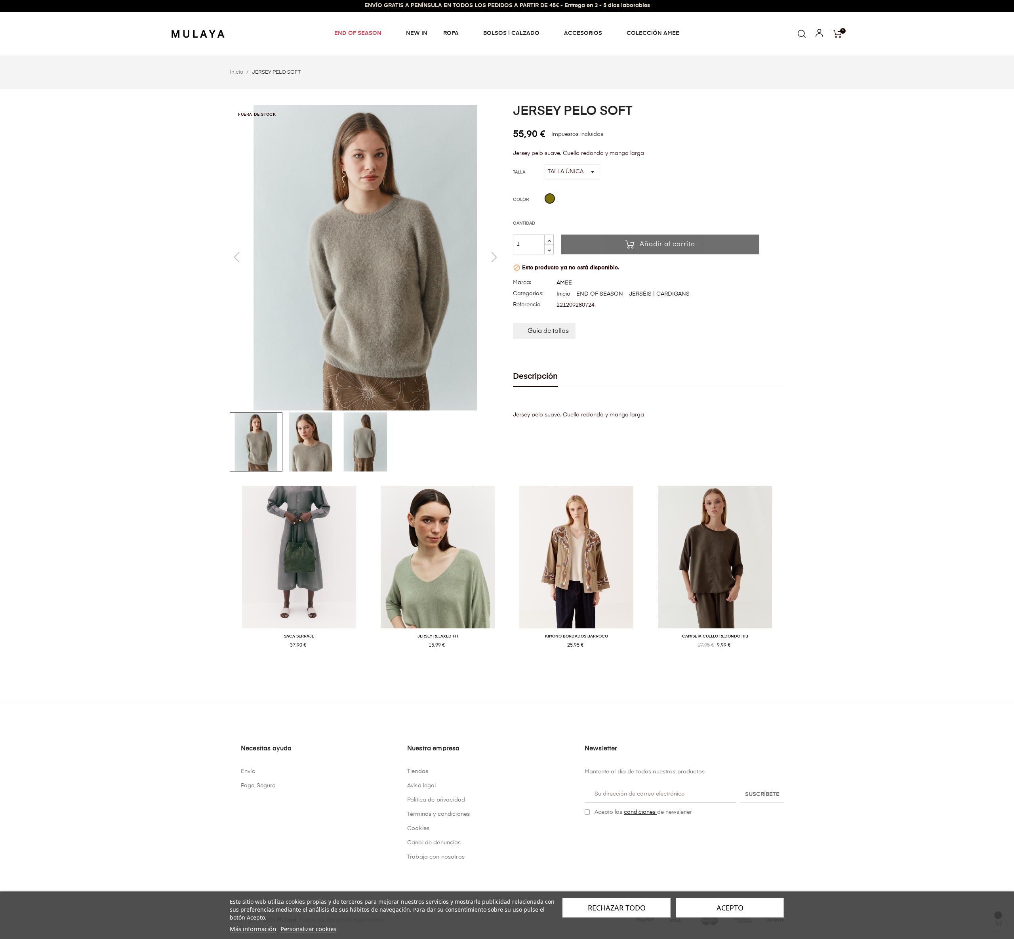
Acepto (730, 907)
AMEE (564, 283)
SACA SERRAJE (299, 636)
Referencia (527, 304)
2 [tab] (511, 671)
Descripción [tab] (535, 376)
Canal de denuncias (434, 842)
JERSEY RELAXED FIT (437, 636)
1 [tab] (503, 671)
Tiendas (417, 771)
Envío (248, 771)
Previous (224, 575)
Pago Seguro (258, 785)
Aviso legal (421, 785)
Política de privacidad (436, 800)
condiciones (640, 812)
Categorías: (528, 293)
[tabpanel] (299, 575)
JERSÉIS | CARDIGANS (659, 294)
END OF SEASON (599, 294)
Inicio (563, 294)
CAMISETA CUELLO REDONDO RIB (715, 636)
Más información (253, 929)
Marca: (522, 282)
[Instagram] (600, 832)
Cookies (418, 828)
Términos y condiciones (438, 814)
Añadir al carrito (667, 244)
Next (790, 575)
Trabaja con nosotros (436, 857)
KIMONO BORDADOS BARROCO (576, 636)
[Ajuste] (819, 35)
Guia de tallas (548, 331)
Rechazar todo (617, 907)
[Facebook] (588, 832)
